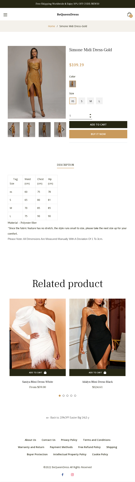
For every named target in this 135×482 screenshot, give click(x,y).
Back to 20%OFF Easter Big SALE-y (69, 417)
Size (71, 93)
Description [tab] (65, 165)
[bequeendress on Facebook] (62, 474)
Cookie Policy (100, 454)
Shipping (111, 447)
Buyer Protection (37, 454)
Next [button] (63, 129)
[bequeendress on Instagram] (72, 474)
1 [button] (60, 396)
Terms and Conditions (96, 440)
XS (72, 101)
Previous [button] (10, 129)
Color (72, 76)
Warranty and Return (31, 447)
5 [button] (75, 396)
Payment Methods (61, 447)
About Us (30, 440)
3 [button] (67, 396)
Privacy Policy (69, 440)
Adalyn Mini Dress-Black (97, 382)
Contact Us (48, 440)
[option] (38, 348)
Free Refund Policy (89, 447)
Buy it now (98, 134)
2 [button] (64, 396)
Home (51, 26)
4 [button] (71, 396)
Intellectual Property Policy (69, 454)
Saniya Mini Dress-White (37, 382)
